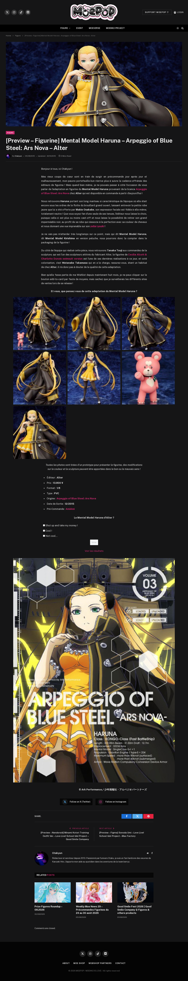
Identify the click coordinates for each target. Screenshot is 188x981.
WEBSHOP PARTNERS (100, 963)
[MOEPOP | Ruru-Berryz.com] (94, 12)
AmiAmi (70, 508)
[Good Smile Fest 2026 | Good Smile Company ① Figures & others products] (135, 892)
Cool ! (49, 530)
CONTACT (120, 963)
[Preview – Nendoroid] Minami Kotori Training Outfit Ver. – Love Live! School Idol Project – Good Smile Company (65, 835)
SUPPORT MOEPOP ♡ (157, 12)
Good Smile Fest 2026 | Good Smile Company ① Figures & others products (134, 909)
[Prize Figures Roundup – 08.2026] (53, 892)
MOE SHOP (79, 963)
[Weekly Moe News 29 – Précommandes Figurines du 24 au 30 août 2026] (94, 892)
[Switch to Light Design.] (177, 28)
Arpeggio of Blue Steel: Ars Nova (76, 498)
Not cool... (52, 535)
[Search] (182, 28)
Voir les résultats (94, 550)
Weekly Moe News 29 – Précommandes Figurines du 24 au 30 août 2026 (92, 909)
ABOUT (66, 963)
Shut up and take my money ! (62, 525)
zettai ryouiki (97, 226)
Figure (10, 133)
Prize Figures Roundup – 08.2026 (48, 908)
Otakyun (18, 156)
